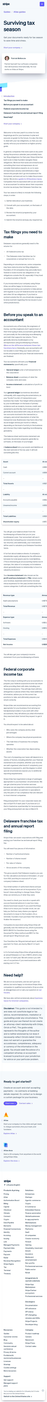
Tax (5, 1267)
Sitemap (7, 1364)
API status (29, 1312)
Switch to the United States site (17, 1396)
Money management (33, 1226)
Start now (9, 1103)
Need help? (8, 117)
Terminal (7, 1270)
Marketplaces (30, 1222)
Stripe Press (30, 1343)
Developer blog (31, 1324)
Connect (7, 1216)
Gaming (28, 1245)
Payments (8, 1251)
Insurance (29, 1254)
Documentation (31, 1305)
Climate (7, 1213)
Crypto (6, 1219)
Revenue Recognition (12, 1261)
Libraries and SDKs (32, 1318)
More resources (10, 1371)
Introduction (9, 96)
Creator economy (32, 1238)
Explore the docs (11, 1161)
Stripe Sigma (9, 1264)
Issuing (6, 1238)
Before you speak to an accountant (18, 104)
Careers (28, 1337)
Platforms (29, 1229)
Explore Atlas (9, 1133)
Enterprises (29, 1194)
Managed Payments (11, 1245)
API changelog (31, 1315)
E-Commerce (30, 1207)
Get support (8, 1380)
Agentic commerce (32, 1200)
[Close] (42, 1391)
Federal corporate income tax (16, 109)
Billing (6, 1203)
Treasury (7, 1273)
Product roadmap (32, 1333)
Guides (7, 11)
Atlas (6, 1197)
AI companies (30, 1235)
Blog (5, 1340)
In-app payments (32, 1219)
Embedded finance (32, 1210)
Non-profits (30, 1263)
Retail (27, 1272)
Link (5, 1242)
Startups (28, 1197)
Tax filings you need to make (15, 100)
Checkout (7, 1210)
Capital (6, 1207)
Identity (7, 1232)
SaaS (27, 1232)
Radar (6, 1257)
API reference (30, 1308)
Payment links (9, 1248)
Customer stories (11, 1337)
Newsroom (29, 1340)
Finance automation (33, 1213)
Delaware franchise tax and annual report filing (23, 113)
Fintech (28, 1242)
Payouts (7, 1254)
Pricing (6, 1194)
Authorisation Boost (12, 1200)
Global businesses (32, 1216)
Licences (7, 1361)
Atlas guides (20, 11)
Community (8, 1343)
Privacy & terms (10, 1352)
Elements (7, 1226)
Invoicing (7, 1235)
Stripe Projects (31, 1321)
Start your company (12, 47)
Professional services (33, 1266)
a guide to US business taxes (29, 179)
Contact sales (25, 1103)
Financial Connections (12, 1229)
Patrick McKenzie (18, 58)
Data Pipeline (9, 1222)
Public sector (30, 1269)
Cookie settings (10, 1367)
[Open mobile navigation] (42, 4)
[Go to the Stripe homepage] (6, 1181)
